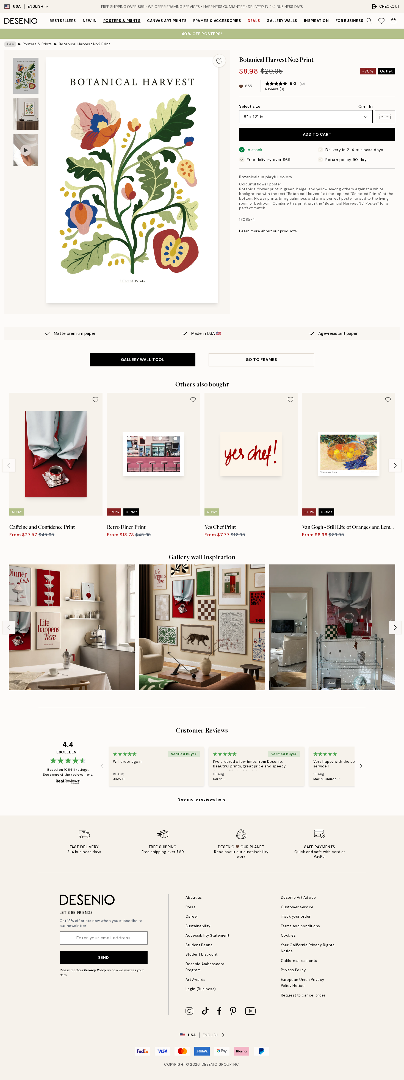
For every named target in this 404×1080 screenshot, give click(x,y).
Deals (254, 20)
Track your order (296, 916)
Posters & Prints (121, 20)
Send (103, 957)
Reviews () (274, 89)
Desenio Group (217, 1064)
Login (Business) (201, 989)
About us (194, 897)
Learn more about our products (268, 231)
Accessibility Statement (207, 935)
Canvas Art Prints (167, 20)
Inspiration (316, 20)
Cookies (288, 935)
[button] (385, 116)
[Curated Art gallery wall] (202, 627)
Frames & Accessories (217, 20)
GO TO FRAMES (261, 359)
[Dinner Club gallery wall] (72, 627)
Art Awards (196, 979)
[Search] (369, 21)
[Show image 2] (25, 114)
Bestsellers (62, 20)
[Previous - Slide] (8, 465)
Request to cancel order (303, 995)
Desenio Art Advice (298, 897)
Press (191, 907)
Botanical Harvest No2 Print (84, 44)
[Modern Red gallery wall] (332, 627)
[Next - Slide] (395, 465)
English (35, 6)
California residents (299, 960)
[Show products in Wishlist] (381, 20)
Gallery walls (282, 20)
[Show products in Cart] (394, 20)
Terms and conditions (300, 926)
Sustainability (198, 926)
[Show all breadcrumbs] (10, 44)
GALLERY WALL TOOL (143, 359)
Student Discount (202, 954)
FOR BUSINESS (350, 20)
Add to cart (317, 134)
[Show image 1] (25, 76)
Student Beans (199, 945)
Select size (249, 106)
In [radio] (371, 106)
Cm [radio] (361, 106)
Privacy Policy (95, 970)
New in (90, 20)
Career (192, 916)
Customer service (297, 907)
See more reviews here (202, 799)
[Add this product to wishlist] (219, 60)
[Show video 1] (25, 150)
